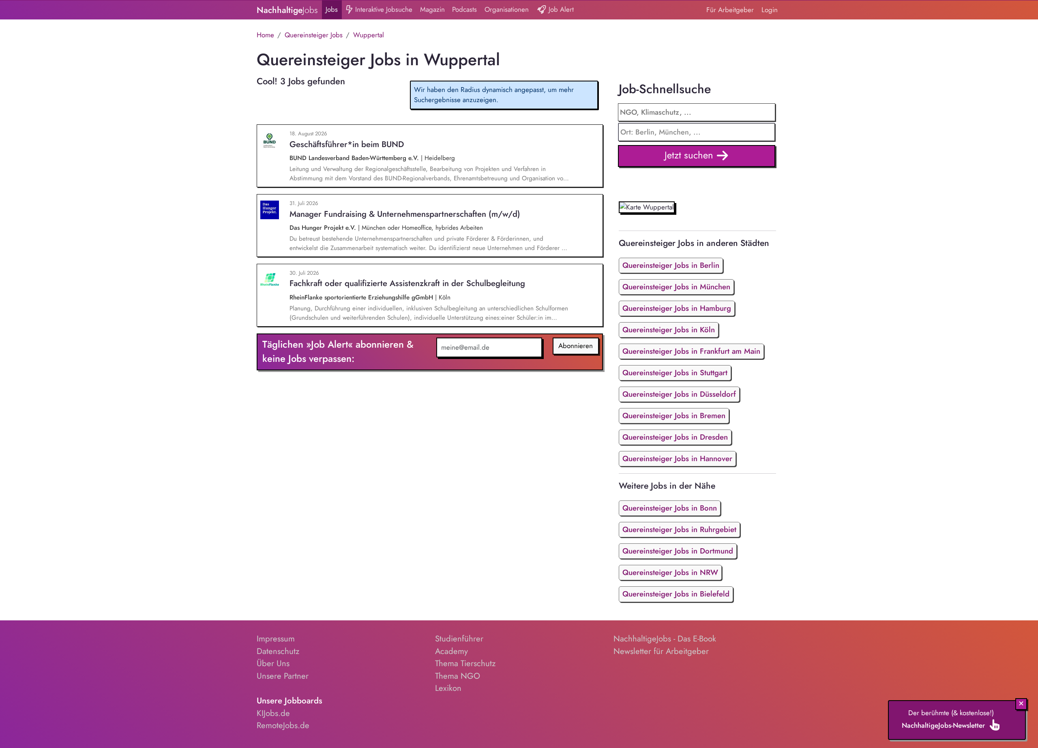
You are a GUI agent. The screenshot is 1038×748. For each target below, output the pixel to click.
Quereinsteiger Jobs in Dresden (675, 437)
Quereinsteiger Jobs (314, 35)
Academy (451, 651)
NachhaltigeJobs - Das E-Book (664, 639)
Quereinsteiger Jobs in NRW (670, 572)
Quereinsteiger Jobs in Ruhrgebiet (679, 529)
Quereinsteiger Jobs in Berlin (670, 265)
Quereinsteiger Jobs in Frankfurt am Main (691, 351)
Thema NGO (457, 676)
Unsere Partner (283, 676)
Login (769, 10)
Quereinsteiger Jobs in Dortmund (677, 550)
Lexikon (448, 688)
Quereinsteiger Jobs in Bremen (673, 415)
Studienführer (459, 639)
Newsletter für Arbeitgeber (661, 651)
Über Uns (273, 663)
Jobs (332, 9)
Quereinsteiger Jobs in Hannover (677, 458)
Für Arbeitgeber (730, 10)
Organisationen (507, 9)
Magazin (432, 9)
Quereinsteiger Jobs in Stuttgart (674, 372)
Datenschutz (278, 651)
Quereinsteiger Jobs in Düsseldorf (679, 394)
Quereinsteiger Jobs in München (676, 286)
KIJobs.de (273, 713)
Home (265, 35)
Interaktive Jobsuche (382, 9)
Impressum (276, 639)
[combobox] (697, 132)
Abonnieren (575, 345)
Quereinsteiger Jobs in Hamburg (676, 308)
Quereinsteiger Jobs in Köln (668, 329)
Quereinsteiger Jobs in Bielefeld (675, 593)
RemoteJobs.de (283, 725)
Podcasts (464, 9)
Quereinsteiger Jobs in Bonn (669, 507)
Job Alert (560, 9)
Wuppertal (368, 35)
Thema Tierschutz (465, 663)
